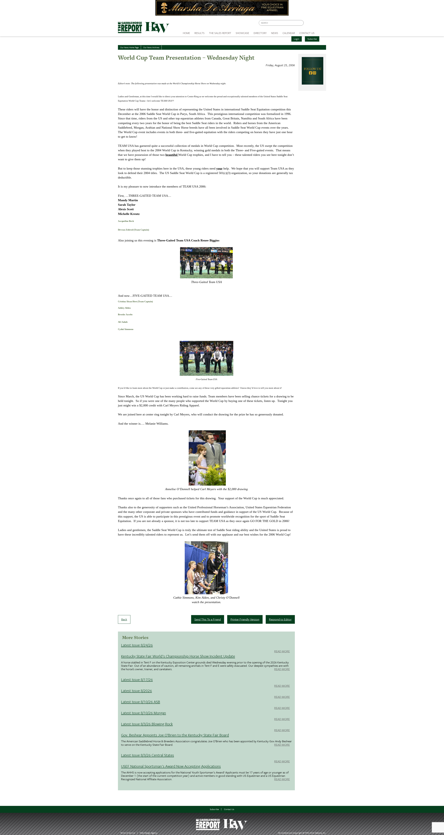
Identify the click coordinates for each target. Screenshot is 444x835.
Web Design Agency (148, 833)
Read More (282, 651)
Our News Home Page (129, 47)
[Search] (301, 23)
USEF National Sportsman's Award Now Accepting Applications (171, 766)
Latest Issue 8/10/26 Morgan (143, 712)
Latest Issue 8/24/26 (137, 645)
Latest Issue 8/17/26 (137, 679)
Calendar (289, 33)
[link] (186, 32)
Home (186, 33)
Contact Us (229, 809)
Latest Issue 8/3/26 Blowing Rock (147, 724)
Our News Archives (151, 47)
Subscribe (312, 39)
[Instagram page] (321, 24)
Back (124, 619)
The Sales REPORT (220, 33)
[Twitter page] (315, 24)
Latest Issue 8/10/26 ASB (140, 701)
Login (296, 39)
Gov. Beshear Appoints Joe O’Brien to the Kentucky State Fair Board (175, 735)
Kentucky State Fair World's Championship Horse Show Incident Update (178, 656)
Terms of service (127, 833)
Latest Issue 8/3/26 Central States (147, 755)
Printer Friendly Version (244, 619)
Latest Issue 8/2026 (136, 690)
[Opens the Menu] (321, 32)
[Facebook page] (308, 24)
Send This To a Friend (207, 619)
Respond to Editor (280, 619)
